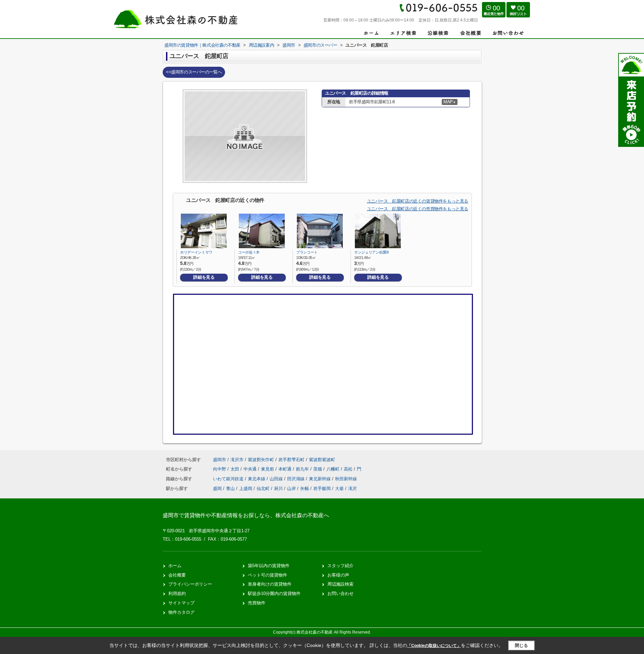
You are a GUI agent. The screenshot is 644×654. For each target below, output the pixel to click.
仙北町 (263, 488)
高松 (349, 469)
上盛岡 (245, 488)
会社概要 (177, 575)
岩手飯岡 (322, 488)
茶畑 (318, 469)
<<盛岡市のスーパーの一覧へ (194, 71)
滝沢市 (237, 459)
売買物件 (256, 602)
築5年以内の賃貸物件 (268, 565)
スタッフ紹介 (340, 565)
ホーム (174, 565)
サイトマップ (181, 602)
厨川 (278, 488)
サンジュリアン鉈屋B (371, 252)
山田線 (277, 478)
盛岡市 (219, 459)
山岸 (291, 488)
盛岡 (217, 488)
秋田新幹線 (346, 478)
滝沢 (352, 488)
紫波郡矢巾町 (261, 459)
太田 (235, 469)
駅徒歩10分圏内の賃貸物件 (274, 593)
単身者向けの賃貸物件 (269, 584)
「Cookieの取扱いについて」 (434, 645)
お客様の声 (338, 575)
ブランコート (307, 252)
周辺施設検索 (340, 584)
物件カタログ (181, 612)
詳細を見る (203, 277)
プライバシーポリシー (190, 584)
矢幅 (304, 488)
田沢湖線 (296, 478)
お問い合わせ (340, 593)
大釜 (339, 488)
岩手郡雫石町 (291, 459)
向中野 (220, 469)
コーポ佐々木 (249, 252)
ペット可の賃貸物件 (267, 575)
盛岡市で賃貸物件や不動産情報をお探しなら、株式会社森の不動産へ (246, 515)
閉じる (521, 645)
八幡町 (333, 469)
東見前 (268, 469)
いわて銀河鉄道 (229, 478)
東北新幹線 (320, 478)
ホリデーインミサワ (196, 252)
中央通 (251, 469)
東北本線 (257, 478)
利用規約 (177, 593)
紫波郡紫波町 (322, 459)
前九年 (303, 469)
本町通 (285, 469)
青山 (230, 488)
